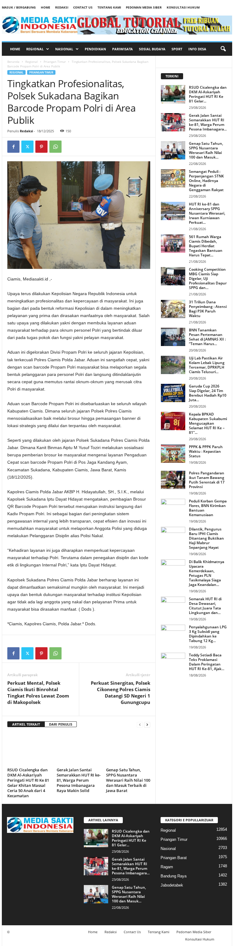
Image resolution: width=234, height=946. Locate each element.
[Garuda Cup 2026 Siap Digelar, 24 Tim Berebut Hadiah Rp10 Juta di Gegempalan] (173, 393)
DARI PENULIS (60, 724)
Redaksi (61, 7)
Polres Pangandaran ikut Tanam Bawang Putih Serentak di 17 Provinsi (207, 479)
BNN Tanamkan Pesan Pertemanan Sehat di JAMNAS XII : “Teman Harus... (207, 336)
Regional (35, 49)
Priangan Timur (55, 61)
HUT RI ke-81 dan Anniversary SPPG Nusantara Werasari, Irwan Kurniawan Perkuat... (207, 213)
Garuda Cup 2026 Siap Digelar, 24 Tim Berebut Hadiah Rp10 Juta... (207, 393)
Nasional (64, 49)
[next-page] (147, 724)
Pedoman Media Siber (144, 7)
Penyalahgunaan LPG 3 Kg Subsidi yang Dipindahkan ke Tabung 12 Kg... (208, 633)
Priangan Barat (174, 857)
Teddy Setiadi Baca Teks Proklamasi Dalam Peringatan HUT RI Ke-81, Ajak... (206, 661)
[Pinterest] (41, 147)
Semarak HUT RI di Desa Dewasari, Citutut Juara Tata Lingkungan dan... (205, 605)
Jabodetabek (172, 885)
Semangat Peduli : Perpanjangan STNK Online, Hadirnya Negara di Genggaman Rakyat (206, 180)
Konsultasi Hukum (183, 7)
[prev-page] (140, 724)
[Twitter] (27, 147)
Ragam (167, 867)
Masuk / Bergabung (19, 7)
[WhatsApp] (55, 147)
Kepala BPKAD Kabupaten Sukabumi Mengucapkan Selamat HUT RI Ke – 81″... (208, 423)
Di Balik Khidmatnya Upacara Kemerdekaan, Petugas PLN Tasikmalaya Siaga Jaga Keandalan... (206, 573)
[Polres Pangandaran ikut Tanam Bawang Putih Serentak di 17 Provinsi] (173, 480)
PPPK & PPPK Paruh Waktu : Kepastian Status (206, 451)
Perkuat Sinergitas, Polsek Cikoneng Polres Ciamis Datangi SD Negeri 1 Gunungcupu (120, 692)
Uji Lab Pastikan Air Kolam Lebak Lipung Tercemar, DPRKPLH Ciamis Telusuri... (207, 364)
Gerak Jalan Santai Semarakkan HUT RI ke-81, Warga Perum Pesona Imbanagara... (208, 122)
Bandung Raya (173, 876)
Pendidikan (95, 49)
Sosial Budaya (152, 49)
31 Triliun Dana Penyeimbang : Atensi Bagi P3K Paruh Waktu (208, 308)
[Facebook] (13, 147)
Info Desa (197, 49)
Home (45, 7)
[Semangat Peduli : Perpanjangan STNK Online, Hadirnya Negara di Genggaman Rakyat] (173, 178)
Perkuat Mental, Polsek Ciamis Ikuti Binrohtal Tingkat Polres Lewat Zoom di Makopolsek (38, 692)
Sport (177, 49)
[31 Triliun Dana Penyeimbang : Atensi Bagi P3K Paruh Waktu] (173, 309)
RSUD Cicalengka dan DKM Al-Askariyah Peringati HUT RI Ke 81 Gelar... (208, 94)
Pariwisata (122, 49)
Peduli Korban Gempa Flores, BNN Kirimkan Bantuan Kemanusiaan (208, 507)
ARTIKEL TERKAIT (26, 724)
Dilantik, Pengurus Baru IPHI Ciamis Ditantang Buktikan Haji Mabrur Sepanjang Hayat (206, 538)
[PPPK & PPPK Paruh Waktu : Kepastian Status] (173, 453)
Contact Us (83, 7)
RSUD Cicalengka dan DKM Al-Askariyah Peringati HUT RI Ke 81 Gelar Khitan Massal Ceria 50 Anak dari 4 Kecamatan (28, 782)
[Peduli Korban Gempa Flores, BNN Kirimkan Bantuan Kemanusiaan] (173, 508)
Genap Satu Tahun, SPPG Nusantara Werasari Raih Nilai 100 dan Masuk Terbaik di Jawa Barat (128, 780)
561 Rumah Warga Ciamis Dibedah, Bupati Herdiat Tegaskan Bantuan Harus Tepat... (205, 246)
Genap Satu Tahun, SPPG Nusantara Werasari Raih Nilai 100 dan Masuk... (206, 150)
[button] (223, 49)
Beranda (13, 61)
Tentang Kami (109, 7)
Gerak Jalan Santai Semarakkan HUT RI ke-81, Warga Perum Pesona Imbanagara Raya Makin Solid (79, 780)
